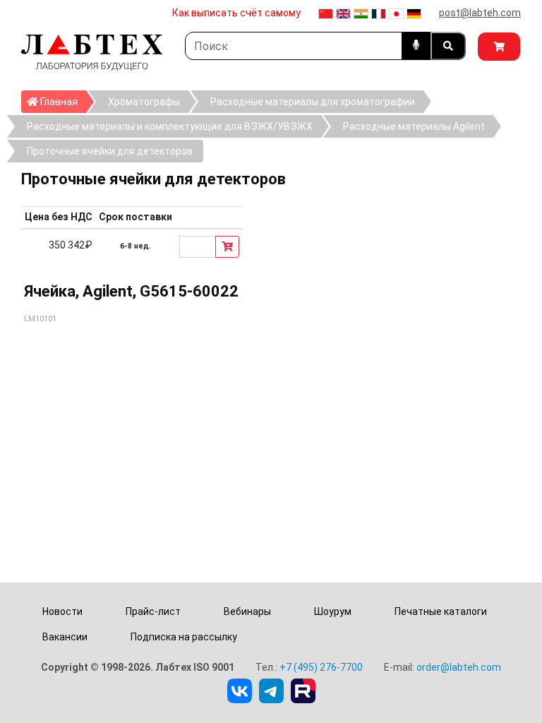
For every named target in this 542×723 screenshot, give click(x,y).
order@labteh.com (458, 667)
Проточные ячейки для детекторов (110, 151)
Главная (62, 101)
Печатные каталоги (441, 611)
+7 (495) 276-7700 (321, 667)
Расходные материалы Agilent (414, 126)
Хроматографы (144, 101)
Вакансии (65, 637)
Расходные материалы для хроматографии (312, 101)
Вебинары (247, 611)
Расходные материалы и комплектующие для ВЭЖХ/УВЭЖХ (170, 126)
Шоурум (332, 611)
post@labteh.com (480, 12)
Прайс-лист (153, 611)
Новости (62, 611)
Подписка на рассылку (184, 637)
